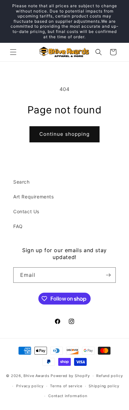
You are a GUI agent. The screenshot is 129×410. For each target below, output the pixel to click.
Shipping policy (104, 386)
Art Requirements (33, 196)
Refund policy (109, 375)
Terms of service (66, 386)
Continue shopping (64, 134)
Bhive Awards (36, 375)
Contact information (67, 396)
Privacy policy (30, 386)
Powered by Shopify (70, 375)
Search (21, 182)
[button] (13, 52)
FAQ (18, 226)
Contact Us (26, 211)
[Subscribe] (108, 275)
